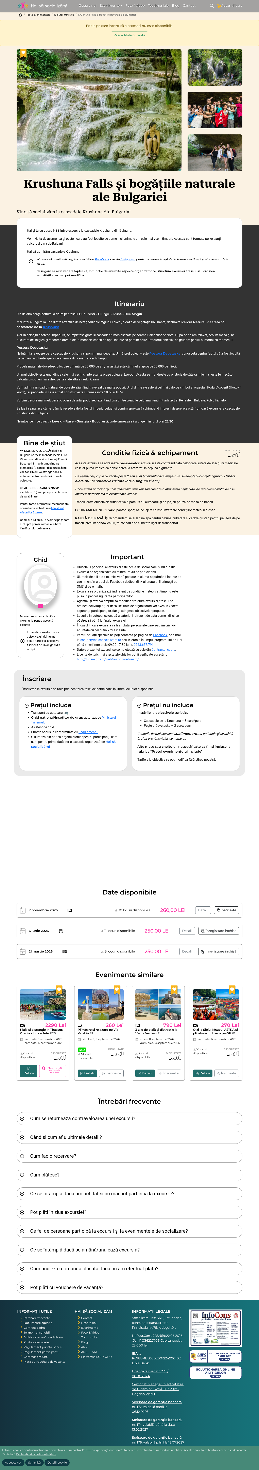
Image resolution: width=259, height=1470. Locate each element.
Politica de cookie (36, 1342)
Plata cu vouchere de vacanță (44, 1361)
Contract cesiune (36, 1357)
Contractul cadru (163, 650)
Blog (175, 5)
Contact (189, 5)
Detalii (203, 910)
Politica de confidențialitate (43, 1337)
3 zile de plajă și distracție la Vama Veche (156, 1031)
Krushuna (51, 327)
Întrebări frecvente (37, 1318)
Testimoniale (158, 5)
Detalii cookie (57, 1462)
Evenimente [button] (110, 5)
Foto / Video (135, 5)
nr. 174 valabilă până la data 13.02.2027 (157, 1424)
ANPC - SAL (89, 1352)
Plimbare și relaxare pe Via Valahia (98, 1031)
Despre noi (87, 5)
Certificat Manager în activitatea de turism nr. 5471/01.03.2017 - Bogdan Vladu (158, 1389)
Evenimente (89, 1328)
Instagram (127, 259)
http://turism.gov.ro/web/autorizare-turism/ (108, 659)
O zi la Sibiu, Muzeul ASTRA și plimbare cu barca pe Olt (215, 1031)
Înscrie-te (228, 910)
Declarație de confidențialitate (36, 1454)
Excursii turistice (64, 14)
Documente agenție (38, 1323)
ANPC (85, 1347)
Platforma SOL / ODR (96, 1357)
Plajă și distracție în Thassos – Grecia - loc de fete (42, 1031)
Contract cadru (34, 1328)
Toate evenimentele (38, 14)
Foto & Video (90, 1332)
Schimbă (34, 1462)
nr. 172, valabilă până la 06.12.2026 (157, 1407)
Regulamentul (88, 732)
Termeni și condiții (37, 1332)
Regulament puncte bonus (43, 1347)
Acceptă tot (13, 1462)
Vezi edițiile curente (129, 35)
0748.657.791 (144, 645)
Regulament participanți (41, 1352)
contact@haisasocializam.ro (100, 640)
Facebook (102, 259)
